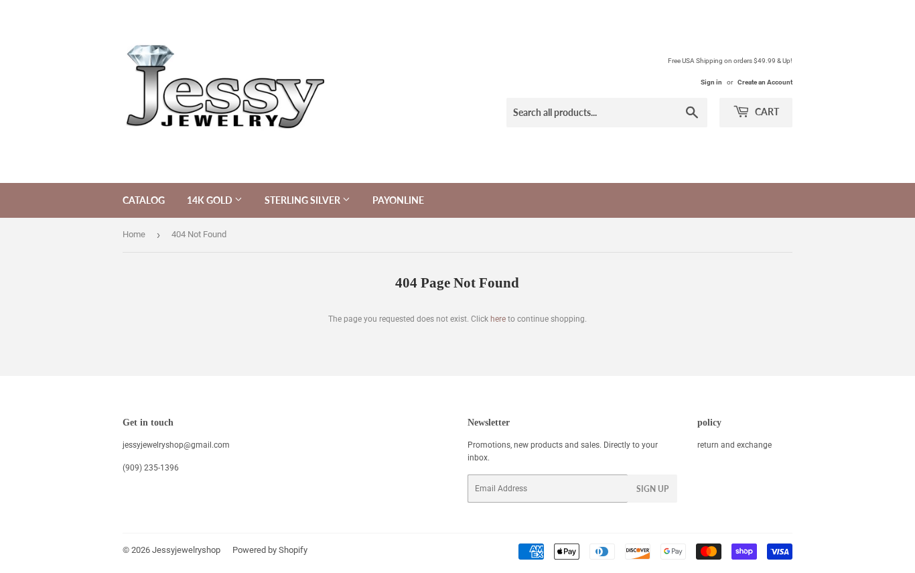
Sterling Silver (303, 200)
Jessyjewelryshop (186, 550)
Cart (766, 111)
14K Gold (210, 200)
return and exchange (734, 445)
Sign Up (652, 489)
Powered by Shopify (269, 550)
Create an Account (764, 82)
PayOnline (398, 200)
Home (134, 234)
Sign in (711, 82)
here (498, 319)
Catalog (144, 200)
